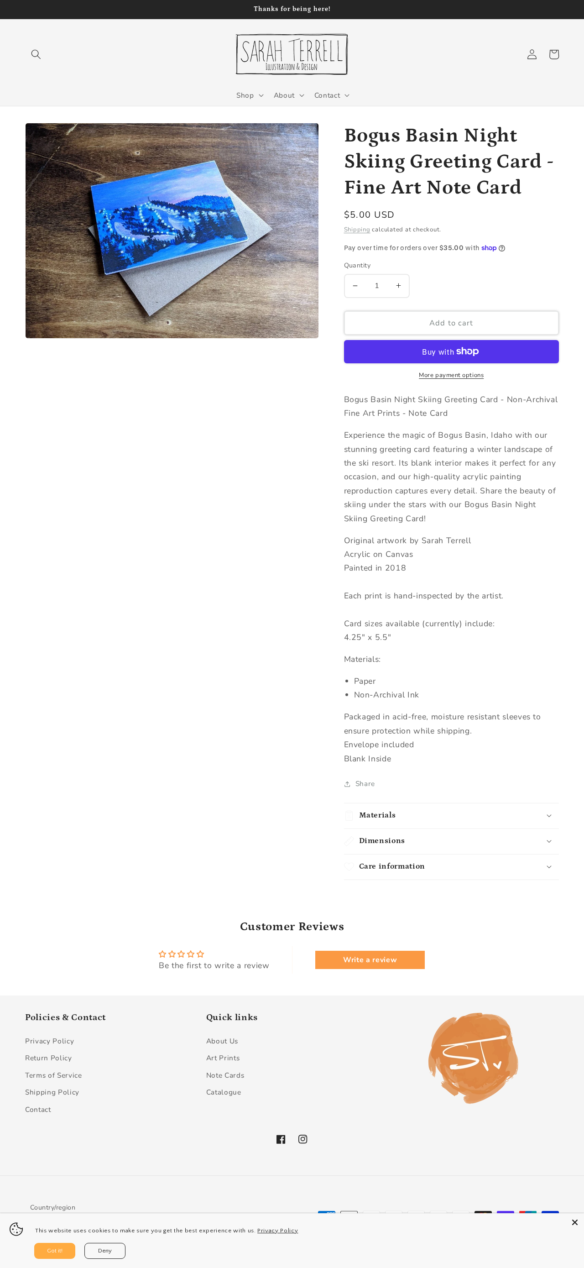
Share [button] (365, 783)
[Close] (574, 1222)
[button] (36, 54)
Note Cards (225, 1075)
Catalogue (223, 1092)
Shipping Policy (52, 1092)
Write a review (370, 960)
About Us (222, 1041)
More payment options (451, 375)
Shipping (357, 229)
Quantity (357, 265)
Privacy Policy (49, 1041)
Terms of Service (53, 1075)
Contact (38, 1109)
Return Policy (48, 1058)
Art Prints (223, 1058)
